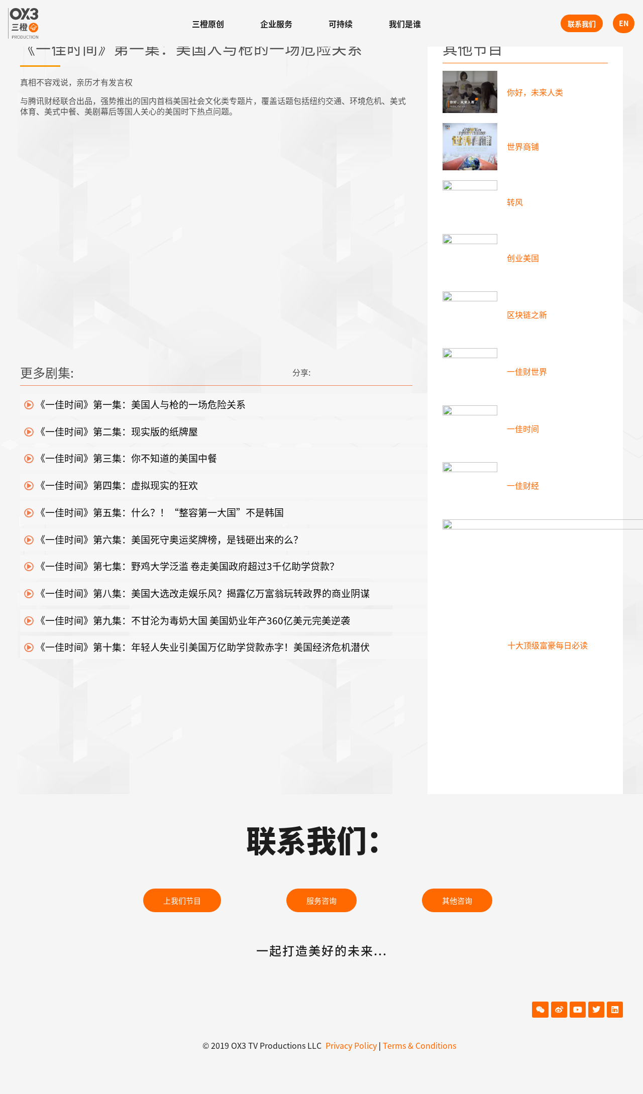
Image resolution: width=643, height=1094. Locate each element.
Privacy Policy (351, 1045)
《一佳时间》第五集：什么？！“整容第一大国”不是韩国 (159, 512)
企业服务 (276, 24)
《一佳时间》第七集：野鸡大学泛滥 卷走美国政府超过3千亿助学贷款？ (186, 566)
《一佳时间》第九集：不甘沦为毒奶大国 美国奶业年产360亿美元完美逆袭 (192, 620)
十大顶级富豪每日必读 (547, 645)
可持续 (341, 24)
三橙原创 (208, 24)
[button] (182, 900)
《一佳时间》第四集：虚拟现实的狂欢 (116, 485)
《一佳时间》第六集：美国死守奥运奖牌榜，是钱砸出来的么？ (168, 539)
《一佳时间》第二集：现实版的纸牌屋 (116, 431)
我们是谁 (405, 24)
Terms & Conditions (419, 1045)
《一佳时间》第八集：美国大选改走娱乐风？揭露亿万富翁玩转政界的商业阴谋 (202, 593)
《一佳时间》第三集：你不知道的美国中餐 (125, 458)
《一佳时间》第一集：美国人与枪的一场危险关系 (140, 404)
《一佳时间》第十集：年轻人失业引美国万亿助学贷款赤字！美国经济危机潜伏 (202, 646)
